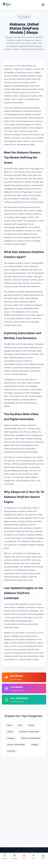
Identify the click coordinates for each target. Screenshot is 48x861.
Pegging (34, 744)
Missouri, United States (30, 738)
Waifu (9, 725)
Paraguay (11, 738)
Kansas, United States (16, 744)
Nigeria (10, 732)
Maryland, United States (29, 732)
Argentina (11, 751)
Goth (20, 725)
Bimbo (31, 725)
